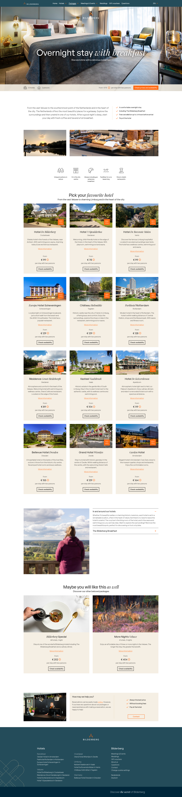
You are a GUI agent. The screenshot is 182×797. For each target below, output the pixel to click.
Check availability (45, 269)
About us (114, 762)
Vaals (91, 382)
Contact (136, 717)
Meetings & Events (88, 3)
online (100, 702)
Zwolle (91, 456)
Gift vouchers (114, 3)
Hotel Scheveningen (48, 762)
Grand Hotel (82, 757)
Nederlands (115, 775)
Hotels (61, 3)
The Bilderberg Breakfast (105, 531)
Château (81, 770)
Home (55, 3)
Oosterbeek (45, 235)
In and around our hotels (104, 511)
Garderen (91, 235)
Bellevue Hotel (83, 778)
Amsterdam (137, 456)
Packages (72, 3)
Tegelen (91, 309)
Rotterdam (137, 309)
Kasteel (81, 764)
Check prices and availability (146, 88)
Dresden (45, 456)
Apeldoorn (137, 382)
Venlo (137, 235)
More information (45, 249)
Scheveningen (45, 309)
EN (154, 3)
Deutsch (114, 778)
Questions (125, 3)
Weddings (103, 3)
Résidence (48, 775)
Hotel (42, 757)
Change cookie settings (120, 770)
